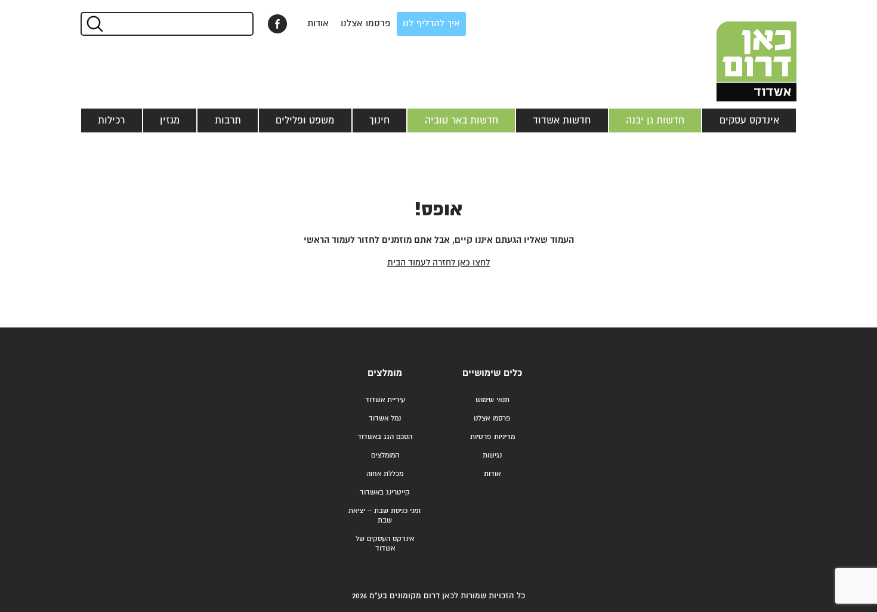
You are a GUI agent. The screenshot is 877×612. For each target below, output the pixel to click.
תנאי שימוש (492, 400)
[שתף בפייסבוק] (277, 24)
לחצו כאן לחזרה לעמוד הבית (438, 263)
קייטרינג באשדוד (385, 492)
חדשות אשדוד (562, 120)
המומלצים (385, 455)
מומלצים (385, 373)
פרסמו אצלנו (366, 23)
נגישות (492, 455)
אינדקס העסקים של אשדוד (385, 544)
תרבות (228, 120)
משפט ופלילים (305, 120)
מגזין (170, 120)
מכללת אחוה (384, 474)
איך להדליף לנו (431, 23)
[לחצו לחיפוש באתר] (94, 24)
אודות (318, 23)
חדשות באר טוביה (461, 120)
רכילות (111, 120)
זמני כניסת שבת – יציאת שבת (384, 516)
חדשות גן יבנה (655, 120)
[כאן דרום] (736, 50)
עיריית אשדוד (385, 400)
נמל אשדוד (385, 418)
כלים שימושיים (492, 373)
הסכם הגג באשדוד (384, 437)
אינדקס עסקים (749, 120)
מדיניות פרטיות (492, 437)
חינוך (379, 120)
